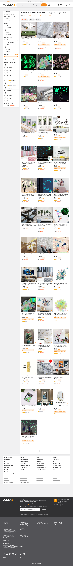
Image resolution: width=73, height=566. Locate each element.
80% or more (9, 93)
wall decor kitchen (57, 467)
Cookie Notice (33, 504)
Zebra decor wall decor (66, 15)
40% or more (9, 67)
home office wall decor (41, 467)
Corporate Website (24, 523)
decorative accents (24, 471)
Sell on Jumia (7, 1)
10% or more (9, 75)
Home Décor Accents (34, 9)
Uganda (60, 523)
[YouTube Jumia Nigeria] (7, 554)
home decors (7, 471)
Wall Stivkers (55, 457)
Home (4, 9)
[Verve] (32, 554)
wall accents (7, 459)
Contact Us (5, 523)
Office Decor (23, 469)
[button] (35, 36)
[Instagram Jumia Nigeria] (10, 554)
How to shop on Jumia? (8, 529)
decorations (23, 475)
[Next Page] (51, 451)
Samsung (22, 557)
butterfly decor (39, 480)
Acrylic (7, 44)
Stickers (38, 457)
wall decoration (56, 473)
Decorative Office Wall (25, 465)
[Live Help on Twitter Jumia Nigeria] (13, 554)
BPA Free (8, 49)
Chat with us (5, 521)
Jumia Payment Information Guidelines (28, 525)
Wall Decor (6, 467)
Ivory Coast (55, 524)
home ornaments (56, 471)
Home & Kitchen (18, 9)
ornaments (55, 469)
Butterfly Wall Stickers (9, 482)
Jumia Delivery (6, 540)
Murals (7, 18)
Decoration (22, 473)
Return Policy (6, 537)
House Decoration (24, 461)
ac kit (37, 473)
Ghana (55, 522)
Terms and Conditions (24, 524)
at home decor (23, 467)
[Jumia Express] (9, 106)
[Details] (17, 106)
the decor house (40, 471)
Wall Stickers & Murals (9, 16)
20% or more (9, 72)
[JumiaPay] (35, 1)
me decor (22, 457)
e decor (54, 461)
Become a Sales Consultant (42, 523)
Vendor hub (39, 522)
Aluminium (8, 47)
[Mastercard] (24, 554)
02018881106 (12, 547)
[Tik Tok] (16, 554)
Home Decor (25, 9)
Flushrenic (8, 34)
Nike (12, 557)
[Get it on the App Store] (56, 505)
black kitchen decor (24, 482)
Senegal (60, 522)
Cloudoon (8, 27)
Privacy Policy (26, 504)
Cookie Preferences (24, 536)
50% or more (9, 65)
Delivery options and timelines (9, 530)
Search (44, 4)
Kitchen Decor (56, 459)
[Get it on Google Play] (64, 505)
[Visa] (28, 554)
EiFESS (7, 30)
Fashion (8, 32)
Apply (16, 54)
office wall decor (40, 463)
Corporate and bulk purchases (9, 532)
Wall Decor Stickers (57, 465)
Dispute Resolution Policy (8, 535)
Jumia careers (23, 522)
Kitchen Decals (23, 480)
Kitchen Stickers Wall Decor (10, 473)
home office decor (8, 457)
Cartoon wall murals (33, 15)
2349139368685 (11, 548)
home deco (38, 461)
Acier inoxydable (10, 42)
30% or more (9, 70)
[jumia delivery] (41, 1)
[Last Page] (55, 451)
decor (5, 461)
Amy (7, 25)
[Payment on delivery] (21, 554)
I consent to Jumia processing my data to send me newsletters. (34, 506)
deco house (6, 463)
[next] (67, 16)
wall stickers (7, 475)
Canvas (8, 51)
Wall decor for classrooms (53, 15)
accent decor (23, 463)
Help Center (5, 522)
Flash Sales (22, 528)
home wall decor (40, 465)
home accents (39, 459)
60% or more (9, 95)
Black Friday (22, 529)
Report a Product (6, 534)
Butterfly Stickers (56, 480)
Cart (69, 5)
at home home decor (40, 469)
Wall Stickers (8, 21)
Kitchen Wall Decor (8, 465)
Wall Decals (6, 480)
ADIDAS (4, 557)
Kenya (55, 525)
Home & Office (10, 9)
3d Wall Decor (56, 475)
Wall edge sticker (43, 15)
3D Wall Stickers (39, 475)
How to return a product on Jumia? (10, 531)
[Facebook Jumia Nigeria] (4, 554)
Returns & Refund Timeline (8, 536)
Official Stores (23, 527)
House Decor (7, 469)
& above (14, 80)
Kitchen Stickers (24, 459)
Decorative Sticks (56, 463)
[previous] (22, 16)
